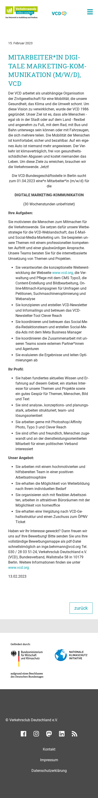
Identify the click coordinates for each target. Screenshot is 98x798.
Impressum (49, 760)
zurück (81, 608)
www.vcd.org (62, 273)
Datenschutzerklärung (49, 770)
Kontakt (49, 749)
